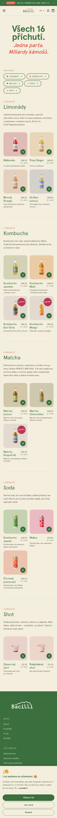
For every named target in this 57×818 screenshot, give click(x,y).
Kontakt (7, 738)
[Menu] (4, 10)
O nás (6, 733)
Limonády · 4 (15, 76)
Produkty (8, 728)
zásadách (23, 788)
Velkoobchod (9, 753)
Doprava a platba (11, 758)
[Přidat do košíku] (23, 152)
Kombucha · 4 (39, 76)
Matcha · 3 (14, 83)
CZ (41, 10)
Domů (6, 724)
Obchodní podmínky (13, 763)
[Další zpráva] (54, 3)
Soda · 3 (34, 83)
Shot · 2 (13, 90)
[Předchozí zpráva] (3, 3)
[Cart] (53, 10)
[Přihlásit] (48, 10)
